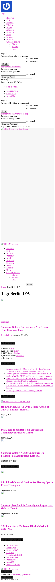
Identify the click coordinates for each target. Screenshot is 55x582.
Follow (16, 351)
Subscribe (20, 355)
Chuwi (14, 44)
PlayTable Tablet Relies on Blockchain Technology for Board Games (22, 431)
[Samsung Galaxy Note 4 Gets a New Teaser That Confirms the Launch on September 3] (21, 319)
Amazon (10, 30)
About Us (10, 96)
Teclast (15, 46)
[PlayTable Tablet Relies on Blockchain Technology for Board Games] (7, 424)
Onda (14, 49)
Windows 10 (13, 564)
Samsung (10, 32)
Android (9, 23)
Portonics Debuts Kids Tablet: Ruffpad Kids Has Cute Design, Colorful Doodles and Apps (29, 379)
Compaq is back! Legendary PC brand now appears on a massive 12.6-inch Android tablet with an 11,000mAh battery (29, 385)
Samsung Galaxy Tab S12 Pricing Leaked (24, 390)
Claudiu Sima (7, 335)
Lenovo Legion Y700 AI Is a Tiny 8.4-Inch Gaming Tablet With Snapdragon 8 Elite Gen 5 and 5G (28, 370)
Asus (8, 35)
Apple (9, 27)
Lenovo (9, 37)
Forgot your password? (11, 67)
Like (12, 348)
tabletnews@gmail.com (21, 574)
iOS (8, 20)
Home (3, 287)
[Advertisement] (27, 157)
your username (32, 58)
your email (30, 74)
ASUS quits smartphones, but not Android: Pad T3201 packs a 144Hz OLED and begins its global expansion (29, 375)
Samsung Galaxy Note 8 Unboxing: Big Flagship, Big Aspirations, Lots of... (22, 454)
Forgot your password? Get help (14, 114)
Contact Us (11, 94)
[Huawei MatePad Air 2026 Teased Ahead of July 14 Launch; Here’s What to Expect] (15, 401)
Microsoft (12, 557)
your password (32, 61)
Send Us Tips (12, 91)
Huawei (9, 39)
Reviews (10, 18)
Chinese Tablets (13, 42)
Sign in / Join (11, 87)
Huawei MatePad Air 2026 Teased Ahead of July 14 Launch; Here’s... (25, 408)
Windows (10, 25)
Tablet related (14, 555)
